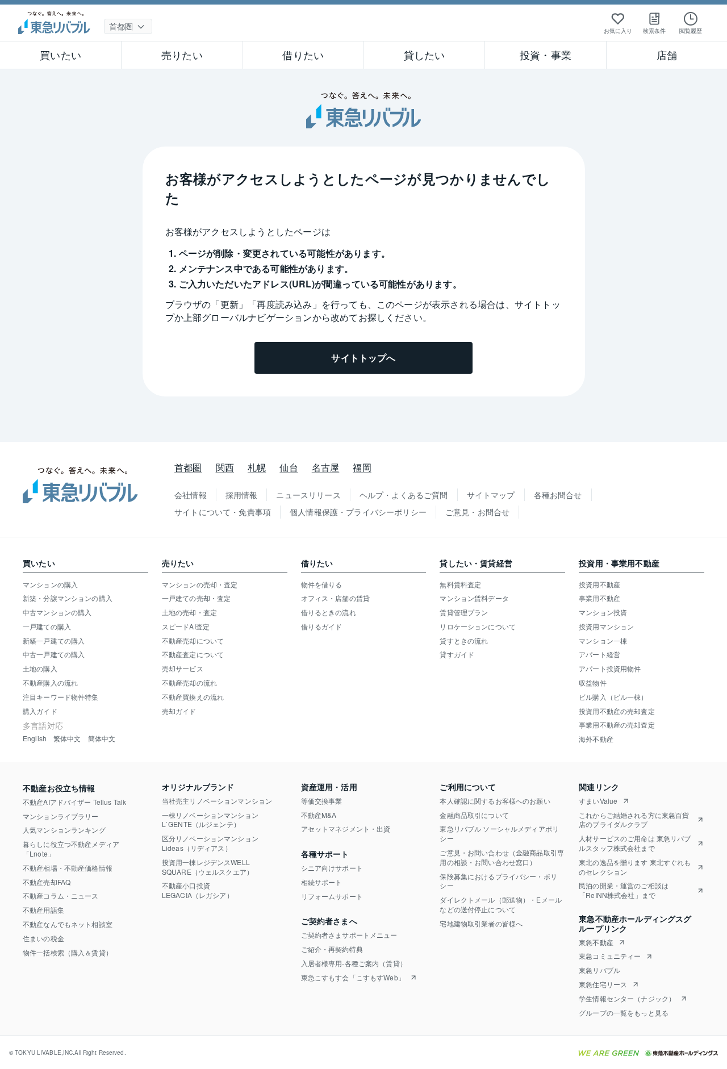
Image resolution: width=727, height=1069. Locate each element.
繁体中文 (67, 738)
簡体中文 (102, 738)
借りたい (303, 54)
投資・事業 (545, 54)
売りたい (182, 54)
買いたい (60, 54)
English (35, 738)
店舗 (667, 54)
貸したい (424, 54)
